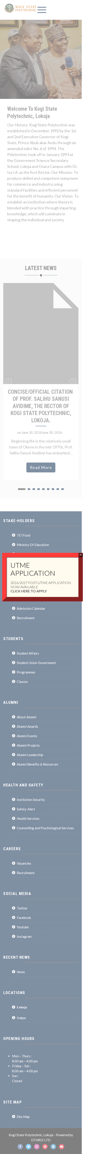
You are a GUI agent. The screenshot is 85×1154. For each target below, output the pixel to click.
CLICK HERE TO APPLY (28, 591)
